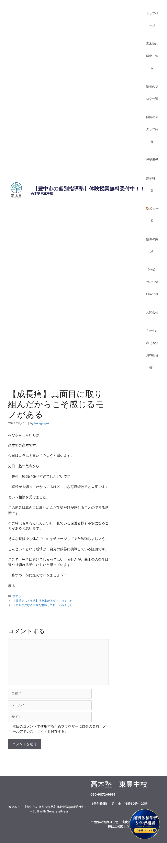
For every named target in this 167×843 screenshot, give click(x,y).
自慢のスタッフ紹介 (152, 129)
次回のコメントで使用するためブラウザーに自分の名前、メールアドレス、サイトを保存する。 (59, 729)
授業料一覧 (152, 184)
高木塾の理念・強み (152, 56)
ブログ (17, 596)
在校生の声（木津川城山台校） (152, 349)
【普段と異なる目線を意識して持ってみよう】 (43, 605)
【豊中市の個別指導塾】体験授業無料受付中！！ (86, 188)
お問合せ (152, 312)
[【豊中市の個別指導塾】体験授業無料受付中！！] (16, 190)
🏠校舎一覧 (152, 215)
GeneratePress (58, 811)
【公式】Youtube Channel (152, 282)
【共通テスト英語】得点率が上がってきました (43, 600)
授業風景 (152, 160)
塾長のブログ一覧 (152, 92)
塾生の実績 (152, 245)
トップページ (152, 19)
